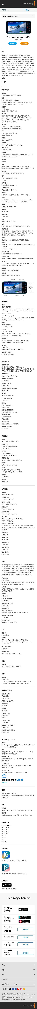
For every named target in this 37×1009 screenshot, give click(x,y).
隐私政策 (23, 999)
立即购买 (25, 929)
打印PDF (24, 43)
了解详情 (4, 783)
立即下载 (12, 43)
